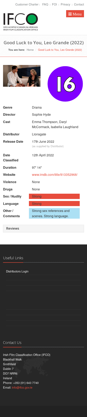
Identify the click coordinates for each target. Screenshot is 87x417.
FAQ (45, 4)
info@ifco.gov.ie (22, 387)
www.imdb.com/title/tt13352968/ (54, 174)
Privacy (66, 4)
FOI (55, 4)
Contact (79, 4)
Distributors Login (17, 271)
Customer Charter (26, 4)
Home (30, 50)
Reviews (12, 228)
